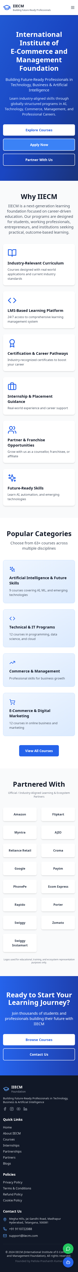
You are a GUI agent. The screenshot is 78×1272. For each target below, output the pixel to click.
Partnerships (12, 1151)
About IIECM (12, 1133)
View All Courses (39, 750)
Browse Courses (39, 1039)
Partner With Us (39, 159)
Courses (9, 1139)
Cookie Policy (12, 1200)
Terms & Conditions (17, 1188)
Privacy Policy (12, 1182)
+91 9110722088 (20, 1229)
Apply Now (39, 144)
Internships (11, 1145)
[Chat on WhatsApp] (68, 1248)
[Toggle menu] (72, 7)
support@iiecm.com (23, 1236)
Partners (9, 1157)
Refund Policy (13, 1194)
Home (7, 1127)
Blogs (7, 1163)
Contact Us (39, 1054)
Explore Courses (39, 130)
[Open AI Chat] (68, 1262)
